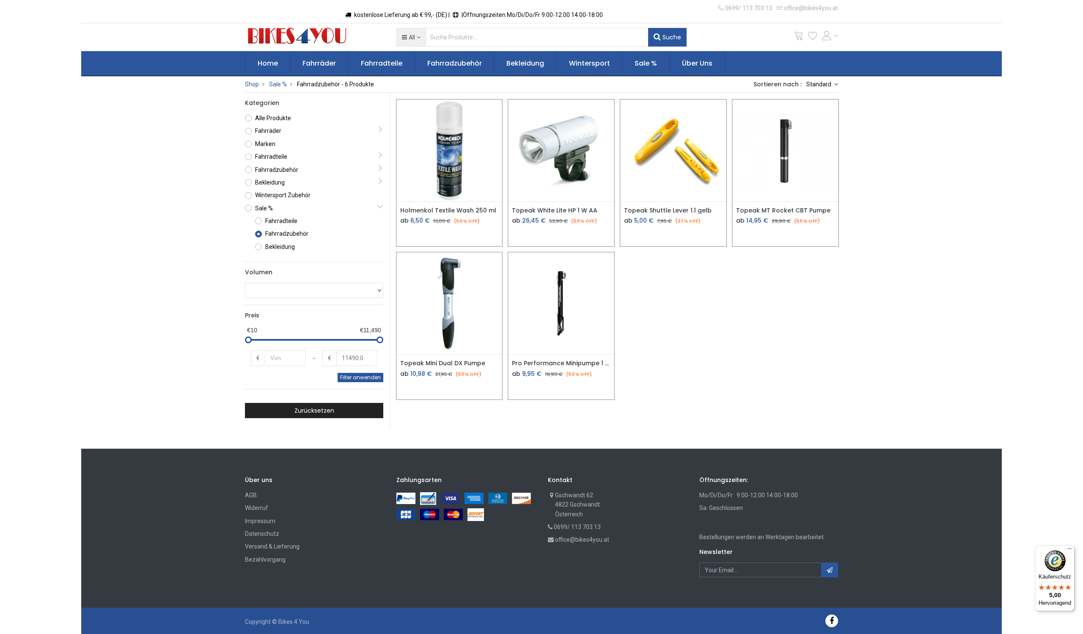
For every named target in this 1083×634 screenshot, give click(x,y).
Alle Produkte (273, 118)
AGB (251, 495)
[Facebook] (832, 620)
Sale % (278, 84)
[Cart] (798, 37)
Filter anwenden (360, 377)
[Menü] (1069, 551)
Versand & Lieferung (272, 546)
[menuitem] (267, 63)
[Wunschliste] (812, 37)
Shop (252, 84)
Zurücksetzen (314, 410)
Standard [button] (819, 84)
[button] (411, 37)
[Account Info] (830, 35)
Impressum (260, 521)
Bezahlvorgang (265, 559)
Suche (671, 37)
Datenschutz (262, 533)
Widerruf (256, 507)
